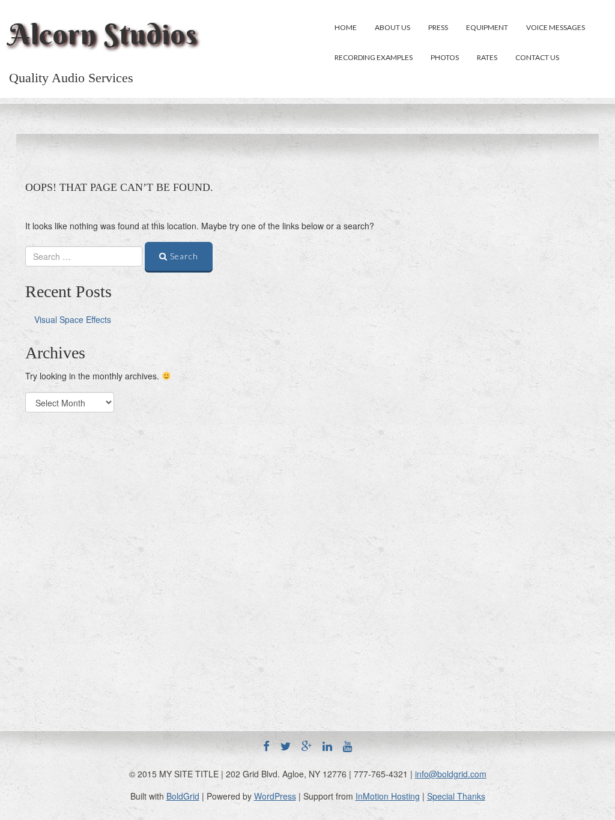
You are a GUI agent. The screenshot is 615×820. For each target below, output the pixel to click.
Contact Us (537, 57)
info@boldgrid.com (450, 774)
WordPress (275, 796)
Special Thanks (456, 796)
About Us (392, 27)
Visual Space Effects (72, 319)
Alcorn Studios (103, 34)
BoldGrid (182, 796)
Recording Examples (374, 57)
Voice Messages (555, 27)
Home (346, 27)
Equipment (487, 27)
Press (438, 27)
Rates (487, 57)
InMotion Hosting (388, 796)
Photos (445, 57)
